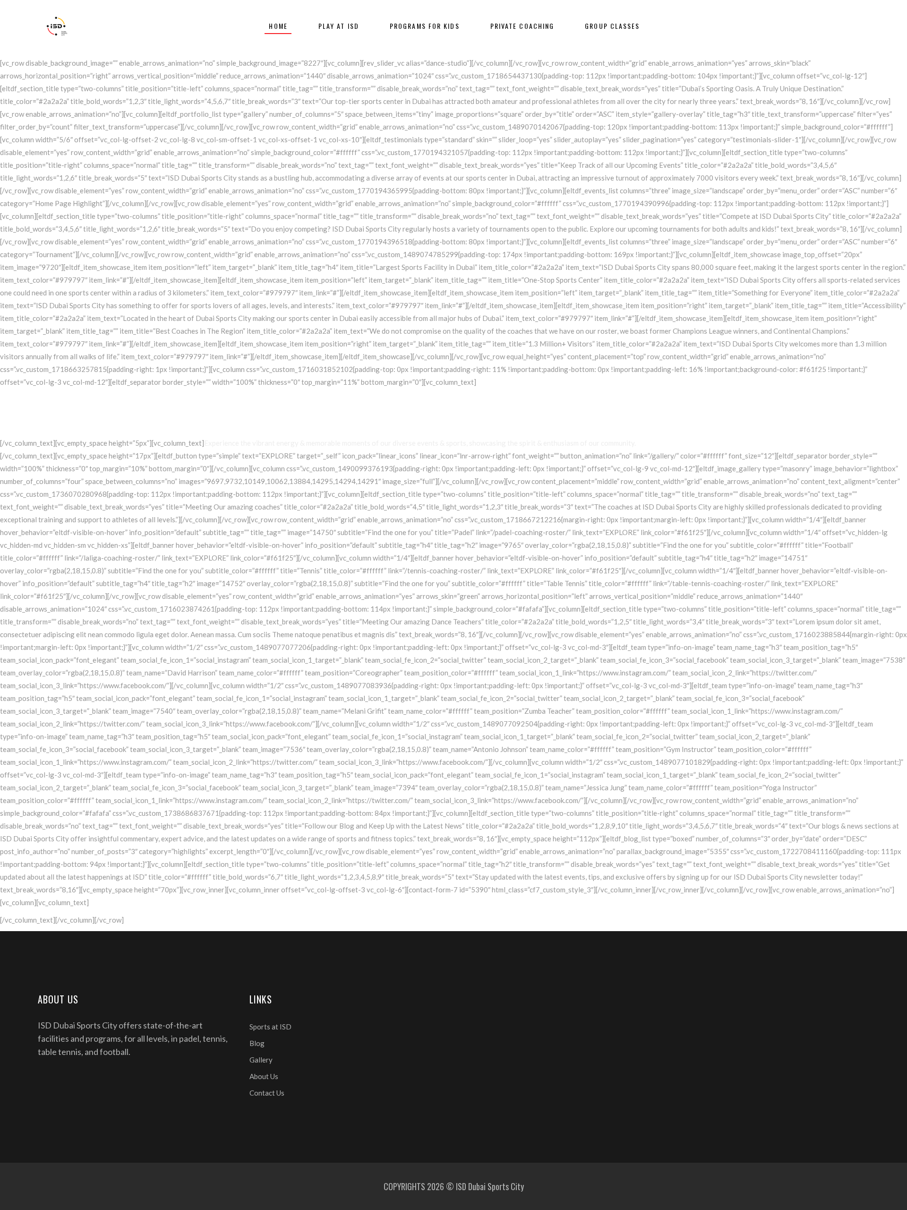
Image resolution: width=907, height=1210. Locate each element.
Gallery (261, 1059)
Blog (257, 1043)
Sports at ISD (270, 1026)
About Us (263, 1076)
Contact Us (266, 1093)
